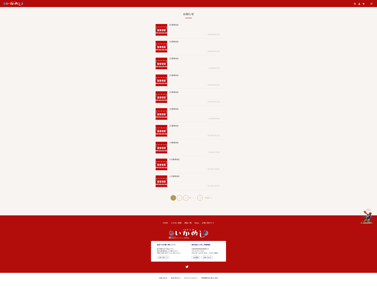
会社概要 (196, 257)
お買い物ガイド (208, 222)
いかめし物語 (176, 222)
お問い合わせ (207, 257)
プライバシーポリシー (191, 278)
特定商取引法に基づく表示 (209, 278)
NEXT (208, 198)
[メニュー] (371, 3)
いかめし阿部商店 (182, 284)
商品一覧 (188, 222)
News (196, 222)
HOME (165, 222)
